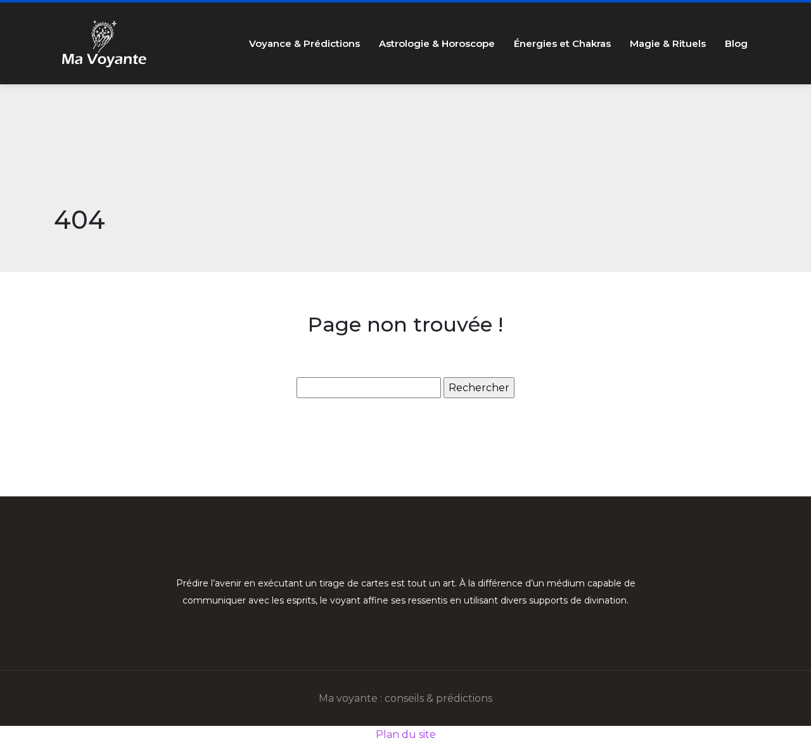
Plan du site (406, 734)
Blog (736, 43)
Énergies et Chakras (562, 43)
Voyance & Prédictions (304, 43)
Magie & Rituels (668, 43)
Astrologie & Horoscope (437, 43)
